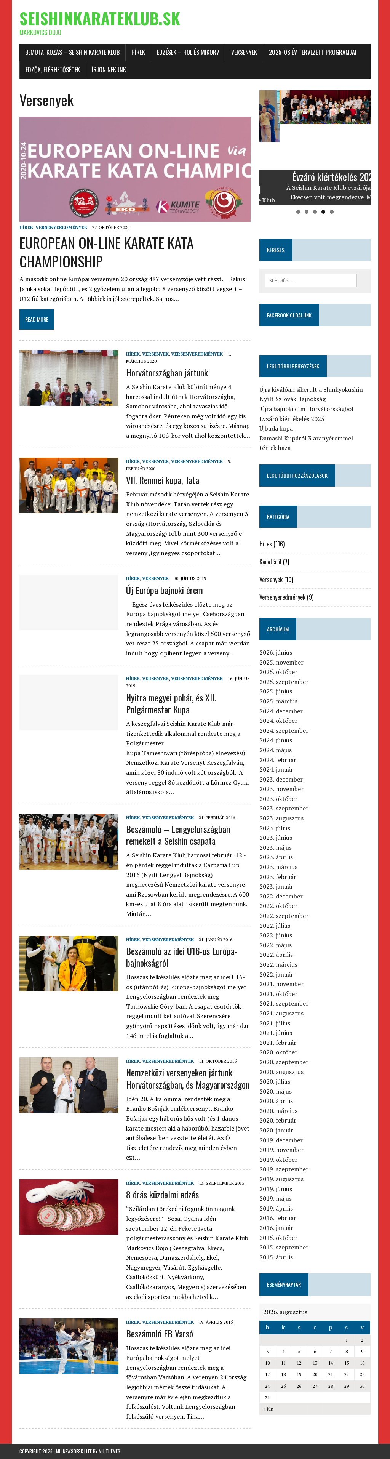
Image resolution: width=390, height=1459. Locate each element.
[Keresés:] (311, 279)
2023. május (275, 847)
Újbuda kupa (276, 428)
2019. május (275, 1198)
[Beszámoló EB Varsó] (68, 1369)
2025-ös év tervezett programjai (312, 52)
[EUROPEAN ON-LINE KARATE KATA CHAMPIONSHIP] (135, 217)
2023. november (281, 789)
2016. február (277, 1218)
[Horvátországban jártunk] (68, 400)
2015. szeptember (283, 1247)
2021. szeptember (283, 1003)
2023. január (276, 886)
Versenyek (244, 52)
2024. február (277, 760)
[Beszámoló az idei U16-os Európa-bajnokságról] (68, 986)
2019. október (278, 1159)
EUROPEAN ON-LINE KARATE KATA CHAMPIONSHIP (106, 252)
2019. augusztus (281, 1179)
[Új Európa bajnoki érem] (68, 625)
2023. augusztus (281, 818)
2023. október (278, 798)
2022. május (275, 945)
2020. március (278, 1111)
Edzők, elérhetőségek (53, 69)
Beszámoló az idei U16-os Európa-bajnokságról (181, 956)
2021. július (274, 1023)
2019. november (281, 1149)
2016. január (276, 1228)
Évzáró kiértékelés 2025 (291, 419)
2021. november (281, 984)
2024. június (275, 740)
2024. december (281, 711)
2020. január (276, 1130)
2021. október (278, 994)
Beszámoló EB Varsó (159, 1333)
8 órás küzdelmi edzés (162, 1194)
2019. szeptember (283, 1169)
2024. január (276, 769)
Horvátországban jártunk (167, 372)
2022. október (278, 906)
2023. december (281, 779)
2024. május (275, 750)
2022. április (276, 954)
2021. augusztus (281, 1013)
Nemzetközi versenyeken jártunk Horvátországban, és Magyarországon (187, 1078)
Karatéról (270, 561)
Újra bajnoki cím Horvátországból (306, 409)
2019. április (276, 1208)
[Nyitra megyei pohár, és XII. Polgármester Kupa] (68, 725)
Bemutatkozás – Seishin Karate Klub (72, 52)
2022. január (276, 974)
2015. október (278, 1237)
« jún (268, 1409)
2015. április (276, 1257)
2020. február (277, 1120)
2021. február (277, 1042)
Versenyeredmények (61, 227)
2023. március (278, 867)
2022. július (274, 925)
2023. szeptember (283, 808)
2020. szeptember (283, 1062)
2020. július (274, 1081)
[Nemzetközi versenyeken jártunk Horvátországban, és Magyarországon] (68, 1108)
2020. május (275, 1091)
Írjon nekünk (109, 69)
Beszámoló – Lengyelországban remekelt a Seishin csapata (178, 834)
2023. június (275, 837)
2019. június (275, 1189)
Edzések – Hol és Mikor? (188, 52)
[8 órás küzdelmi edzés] (68, 1229)
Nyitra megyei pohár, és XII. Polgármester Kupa (171, 703)
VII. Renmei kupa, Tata (162, 480)
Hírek (138, 52)
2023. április (276, 857)
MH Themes (109, 1451)
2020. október (278, 1052)
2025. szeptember (283, 681)
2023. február (277, 877)
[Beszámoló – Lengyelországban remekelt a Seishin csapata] (68, 864)
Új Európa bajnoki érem (164, 590)
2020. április (276, 1101)
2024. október (278, 720)
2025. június (275, 691)
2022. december (281, 896)
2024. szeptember (283, 730)
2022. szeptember (283, 915)
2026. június (275, 652)
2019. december (281, 1140)
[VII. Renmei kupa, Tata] (68, 508)
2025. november (281, 662)
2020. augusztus (281, 1072)
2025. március (278, 701)
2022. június (275, 935)
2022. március (278, 964)
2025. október (278, 672)
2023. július (274, 828)
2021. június (275, 1032)
